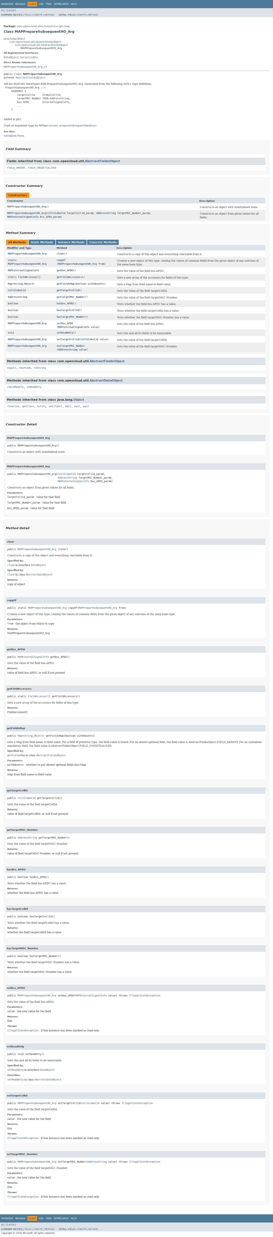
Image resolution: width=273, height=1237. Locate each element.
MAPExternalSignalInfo (22, 216)
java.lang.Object (14, 38)
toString (40, 367)
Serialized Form (14, 135)
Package (20, 4)
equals (11, 367)
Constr (37, 15)
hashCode (25, 367)
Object (28, 283)
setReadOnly (65, 332)
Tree (49, 4)
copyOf (61, 260)
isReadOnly (34, 386)
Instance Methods (71, 242)
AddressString (106, 213)
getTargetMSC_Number (71, 296)
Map (10, 283)
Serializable (29, 57)
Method (49, 15)
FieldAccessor (28, 277)
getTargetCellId (68, 290)
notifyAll (55, 406)
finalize (13, 406)
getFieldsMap (65, 283)
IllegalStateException (144, 995)
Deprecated (61, 4)
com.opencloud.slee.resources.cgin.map (43, 26)
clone (60, 253)
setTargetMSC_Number (71, 345)
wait (68, 406)
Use (41, 4)
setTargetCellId (68, 339)
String (18, 283)
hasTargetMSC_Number (71, 316)
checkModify (15, 386)
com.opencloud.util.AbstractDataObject (35, 41)
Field (28, 15)
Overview (7, 4)
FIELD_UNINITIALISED (42, 167)
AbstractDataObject (106, 380)
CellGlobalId (56, 213)
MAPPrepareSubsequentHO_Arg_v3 (25, 66)
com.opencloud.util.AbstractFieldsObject (41, 45)
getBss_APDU (65, 270)
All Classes (8, 10)
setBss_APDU (65, 323)
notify (41, 406)
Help (74, 4)
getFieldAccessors (69, 277)
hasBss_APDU (65, 303)
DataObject (11, 57)
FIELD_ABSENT (16, 167)
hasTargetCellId (68, 310)
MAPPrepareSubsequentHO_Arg (26, 206)
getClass (28, 406)
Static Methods (42, 242)
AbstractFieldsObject (30, 77)
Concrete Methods (102, 242)
